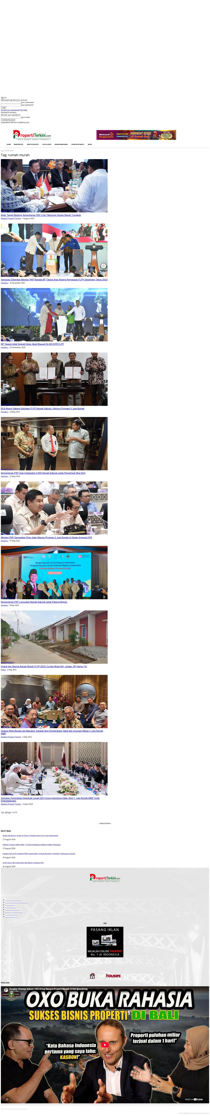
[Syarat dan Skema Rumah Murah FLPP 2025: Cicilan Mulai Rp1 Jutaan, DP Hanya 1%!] (54, 637)
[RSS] (202, 125)
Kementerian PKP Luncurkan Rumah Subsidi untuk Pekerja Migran (34, 602)
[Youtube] (208, 125)
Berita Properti (7, 211)
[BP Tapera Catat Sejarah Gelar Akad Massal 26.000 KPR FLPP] (54, 314)
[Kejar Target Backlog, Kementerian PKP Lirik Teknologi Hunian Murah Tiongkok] (54, 185)
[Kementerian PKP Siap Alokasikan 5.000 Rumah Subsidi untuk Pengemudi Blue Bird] (54, 443)
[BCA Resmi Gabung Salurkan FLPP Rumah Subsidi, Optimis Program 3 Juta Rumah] (54, 379)
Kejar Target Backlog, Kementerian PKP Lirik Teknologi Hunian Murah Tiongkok (41, 215)
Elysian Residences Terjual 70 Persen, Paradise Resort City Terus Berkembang (30, 836)
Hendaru (4, 283)
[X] (205, 125)
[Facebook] (192, 125)
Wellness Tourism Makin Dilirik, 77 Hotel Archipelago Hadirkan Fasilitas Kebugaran (32, 845)
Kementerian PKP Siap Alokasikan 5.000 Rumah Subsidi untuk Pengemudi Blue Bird (43, 473)
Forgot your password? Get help (14, 110)
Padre (3, 670)
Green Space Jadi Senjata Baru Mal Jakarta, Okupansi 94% (23, 863)
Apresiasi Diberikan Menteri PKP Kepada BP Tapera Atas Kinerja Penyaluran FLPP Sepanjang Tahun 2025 (54, 279)
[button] (96, 144)
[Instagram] (195, 125)
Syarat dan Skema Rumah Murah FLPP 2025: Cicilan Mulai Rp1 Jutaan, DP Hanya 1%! (44, 666)
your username (27, 102)
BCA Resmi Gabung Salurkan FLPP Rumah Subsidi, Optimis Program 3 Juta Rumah (42, 408)
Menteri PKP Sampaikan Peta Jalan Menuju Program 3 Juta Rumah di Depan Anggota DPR (46, 537)
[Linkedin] (199, 125)
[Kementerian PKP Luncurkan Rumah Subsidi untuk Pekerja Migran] (54, 572)
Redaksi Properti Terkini (11, 218)
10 (6, 812)
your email (25, 117)
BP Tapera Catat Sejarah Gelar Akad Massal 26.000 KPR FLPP (32, 344)
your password (27, 105)
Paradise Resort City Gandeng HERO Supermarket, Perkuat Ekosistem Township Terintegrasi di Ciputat (39, 854)
